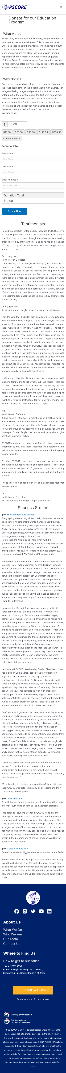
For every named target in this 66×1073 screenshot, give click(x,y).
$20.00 (19, 132)
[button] (33, 515)
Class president (15, 798)
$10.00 (7, 132)
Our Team (10, 939)
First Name (8, 153)
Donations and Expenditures (33, 999)
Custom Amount (11, 138)
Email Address (10, 179)
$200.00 (56, 132)
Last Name (7, 166)
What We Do (12, 930)
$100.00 (43, 132)
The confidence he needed (20, 514)
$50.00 (31, 132)
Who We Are (12, 934)
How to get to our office (21, 961)
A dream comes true (17, 848)
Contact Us (11, 944)
